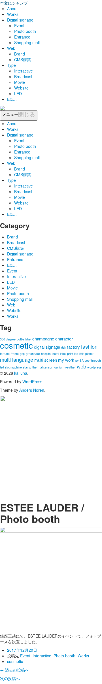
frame (15, 353)
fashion (89, 346)
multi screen (45, 360)
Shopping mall (27, 42)
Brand (19, 54)
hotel (55, 353)
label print (66, 353)
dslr (63, 347)
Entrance (22, 37)
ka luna (20, 373)
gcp (22, 353)
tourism (58, 367)
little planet (86, 353)
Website (21, 88)
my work (66, 360)
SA (82, 360)
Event (19, 25)
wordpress (94, 367)
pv (76, 360)
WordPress (32, 381)
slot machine (13, 367)
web (81, 366)
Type (11, 65)
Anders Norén (31, 390)
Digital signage (20, 20)
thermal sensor (42, 367)
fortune (5, 353)
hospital (46, 353)
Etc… (12, 99)
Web (11, 48)
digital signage (47, 347)
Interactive (23, 71)
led (76, 353)
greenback (33, 353)
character (64, 339)
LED (18, 93)
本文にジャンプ (14, 3)
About (12, 8)
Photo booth (25, 31)
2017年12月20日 (22, 650)
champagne (43, 339)
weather (70, 367)
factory (73, 347)
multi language (16, 359)
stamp (27, 367)
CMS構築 (22, 59)
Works (12, 14)
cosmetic (16, 345)
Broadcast (23, 76)
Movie (19, 82)
